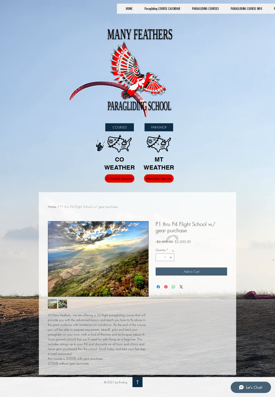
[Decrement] (158, 257)
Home (52, 206)
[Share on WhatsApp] (173, 286)
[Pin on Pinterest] (165, 286)
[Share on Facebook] (158, 286)
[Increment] (171, 257)
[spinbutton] (165, 257)
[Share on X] (181, 286)
